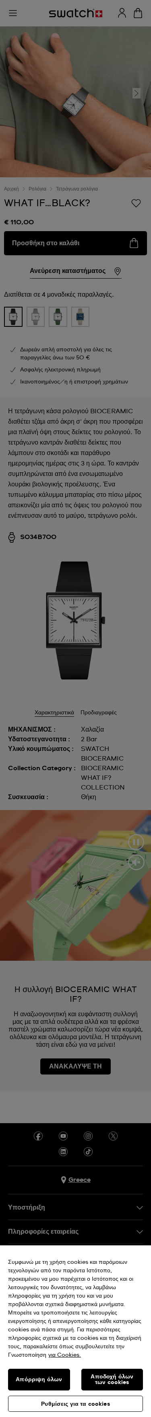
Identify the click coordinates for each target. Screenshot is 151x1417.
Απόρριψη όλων (39, 1379)
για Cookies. (64, 1355)
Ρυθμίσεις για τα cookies (75, 1404)
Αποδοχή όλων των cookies (112, 1379)
